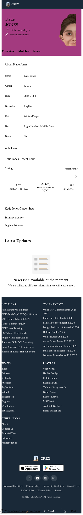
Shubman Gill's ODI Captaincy (18, 342)
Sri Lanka (7, 378)
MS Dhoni (48, 401)
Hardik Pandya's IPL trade (15, 309)
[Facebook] (29, 478)
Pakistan (6, 373)
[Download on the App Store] (29, 468)
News (36, 51)
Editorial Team (9, 433)
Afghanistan (8, 387)
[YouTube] (54, 478)
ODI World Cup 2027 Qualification (20, 314)
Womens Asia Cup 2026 (55, 336)
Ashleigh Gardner (52, 406)
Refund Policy (27, 490)
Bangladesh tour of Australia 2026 (61, 327)
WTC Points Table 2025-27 (16, 319)
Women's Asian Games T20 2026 (60, 355)
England (6, 401)
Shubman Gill (50, 382)
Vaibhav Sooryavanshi (55, 387)
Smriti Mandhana (52, 410)
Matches (23, 51)
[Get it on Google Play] (53, 468)
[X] (37, 478)
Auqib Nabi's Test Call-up (15, 337)
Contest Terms (73, 486)
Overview (8, 51)
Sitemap (58, 490)
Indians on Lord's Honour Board (18, 351)
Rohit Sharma (50, 378)
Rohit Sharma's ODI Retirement (18, 346)
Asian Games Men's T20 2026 (58, 341)
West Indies (8, 406)
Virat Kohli (49, 368)
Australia (6, 382)
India (4, 368)
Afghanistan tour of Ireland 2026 (60, 345)
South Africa (8, 410)
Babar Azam (49, 392)
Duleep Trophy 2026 (54, 332)
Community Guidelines (53, 486)
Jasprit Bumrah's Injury (13, 323)
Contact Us (7, 428)
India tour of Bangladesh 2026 (59, 350)
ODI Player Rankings (13, 328)
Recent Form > (71, 168)
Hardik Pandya (50, 373)
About (5, 424)
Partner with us (9, 442)
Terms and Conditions (13, 486)
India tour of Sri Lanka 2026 (58, 318)
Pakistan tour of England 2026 (59, 322)
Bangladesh (8, 396)
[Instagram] (45, 478)
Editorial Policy (44, 490)
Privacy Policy (33, 486)
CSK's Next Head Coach (14, 332)
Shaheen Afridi (50, 396)
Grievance (7, 438)
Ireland (5, 392)
